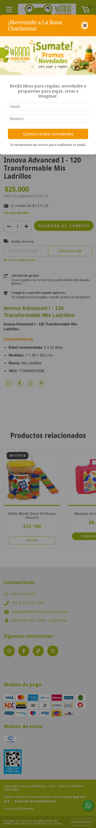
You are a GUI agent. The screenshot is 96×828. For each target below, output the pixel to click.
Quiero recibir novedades (48, 133)
